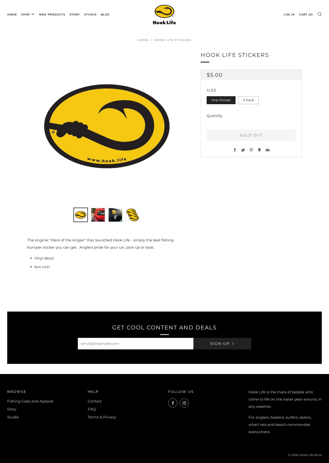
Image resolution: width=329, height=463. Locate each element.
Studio (90, 14)
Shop (25, 14)
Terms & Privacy (102, 417)
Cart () (306, 14)
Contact (95, 401)
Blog (105, 14)
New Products (52, 14)
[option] (106, 126)
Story (75, 14)
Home (12, 14)
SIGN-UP (220, 343)
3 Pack (248, 100)
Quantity (214, 115)
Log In (289, 14)
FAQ (92, 409)
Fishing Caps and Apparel (30, 401)
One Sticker (221, 100)
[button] (80, 215)
